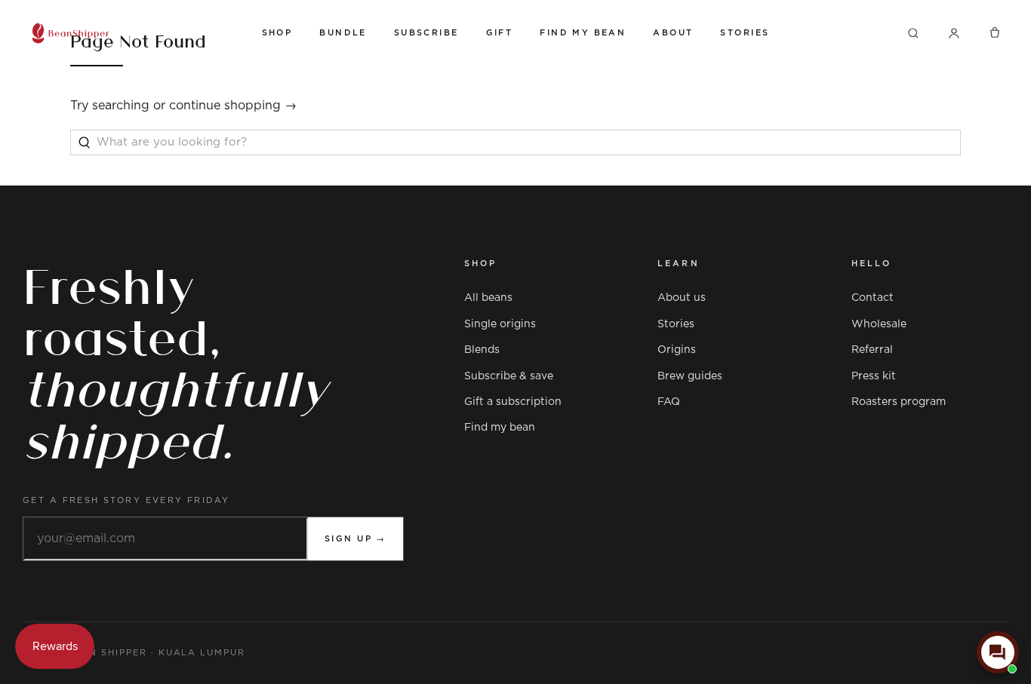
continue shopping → (233, 106)
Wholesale (878, 324)
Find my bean (499, 427)
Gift (499, 33)
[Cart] (994, 33)
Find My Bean (583, 33)
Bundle (343, 33)
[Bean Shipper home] (132, 33)
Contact (872, 298)
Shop (277, 33)
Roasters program (898, 402)
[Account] (954, 33)
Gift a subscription (513, 402)
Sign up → (355, 539)
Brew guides (689, 376)
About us (681, 298)
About (673, 33)
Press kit (873, 376)
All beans (488, 298)
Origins (676, 350)
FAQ (668, 402)
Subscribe (426, 33)
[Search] (913, 33)
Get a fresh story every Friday (126, 500)
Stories (744, 33)
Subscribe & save (508, 376)
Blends (482, 350)
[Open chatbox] (998, 652)
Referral (872, 350)
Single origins (500, 324)
